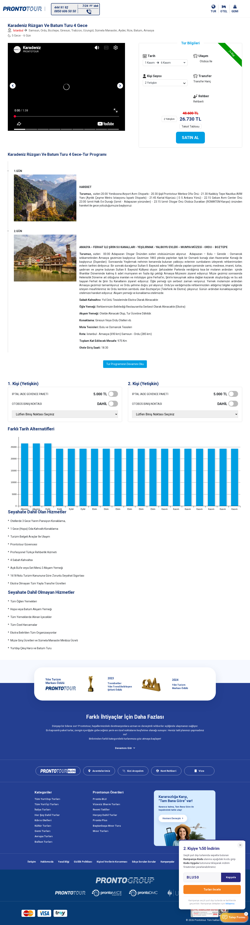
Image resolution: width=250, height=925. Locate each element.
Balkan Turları (43, 841)
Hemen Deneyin (171, 818)
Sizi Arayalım (135, 770)
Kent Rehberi (168, 770)
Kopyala (231, 877)
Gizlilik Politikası (83, 861)
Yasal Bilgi (63, 861)
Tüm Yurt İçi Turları (47, 804)
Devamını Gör (123, 748)
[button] (13, 86)
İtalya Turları (43, 809)
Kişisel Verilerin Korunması (112, 861)
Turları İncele (212, 889)
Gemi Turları (42, 831)
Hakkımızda (46, 861)
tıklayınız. (230, 903)
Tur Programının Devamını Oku (125, 364)
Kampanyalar (167, 861)
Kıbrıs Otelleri (43, 820)
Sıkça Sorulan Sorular (144, 861)
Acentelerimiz (101, 770)
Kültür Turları (43, 825)
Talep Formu (237, 917)
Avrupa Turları (44, 836)
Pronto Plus (100, 820)
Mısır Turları (100, 831)
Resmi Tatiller (101, 809)
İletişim (32, 861)
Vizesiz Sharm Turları (106, 804)
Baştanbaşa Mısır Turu (107, 825)
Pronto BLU (100, 799)
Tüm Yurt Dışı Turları (47, 799)
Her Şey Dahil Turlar (47, 815)
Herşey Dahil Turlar (105, 815)
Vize (201, 770)
